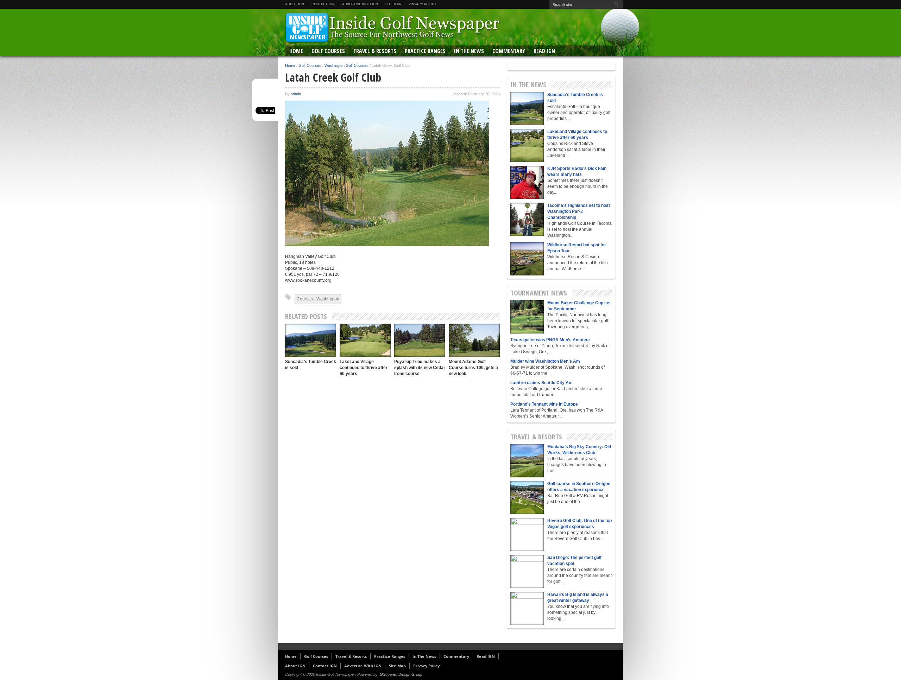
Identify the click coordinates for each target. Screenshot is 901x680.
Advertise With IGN (360, 4)
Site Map (393, 4)
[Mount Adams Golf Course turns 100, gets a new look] (474, 340)
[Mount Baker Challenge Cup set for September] (527, 316)
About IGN (294, 4)
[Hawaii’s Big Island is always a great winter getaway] (527, 608)
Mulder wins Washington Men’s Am (545, 361)
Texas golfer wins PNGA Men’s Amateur (550, 339)
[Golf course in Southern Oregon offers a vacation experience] (527, 497)
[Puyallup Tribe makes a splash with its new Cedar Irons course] (419, 340)
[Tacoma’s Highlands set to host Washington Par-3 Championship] (527, 219)
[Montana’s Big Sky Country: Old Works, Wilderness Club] (527, 460)
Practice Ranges (425, 51)
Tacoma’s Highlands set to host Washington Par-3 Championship (578, 211)
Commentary (508, 51)
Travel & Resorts (374, 51)
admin (296, 94)
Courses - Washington (318, 299)
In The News (469, 51)
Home (296, 51)
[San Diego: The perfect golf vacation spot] (527, 571)
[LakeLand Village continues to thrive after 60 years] (365, 340)
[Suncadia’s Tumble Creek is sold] (310, 340)
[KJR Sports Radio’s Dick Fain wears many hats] (527, 182)
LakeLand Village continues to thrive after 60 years (364, 367)
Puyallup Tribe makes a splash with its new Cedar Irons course (419, 367)
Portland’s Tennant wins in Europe (544, 404)
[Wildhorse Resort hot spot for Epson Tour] (527, 258)
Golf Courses (328, 51)
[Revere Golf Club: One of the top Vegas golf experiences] (527, 534)
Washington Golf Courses (346, 65)
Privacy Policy (422, 4)
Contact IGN (323, 4)
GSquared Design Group (401, 674)
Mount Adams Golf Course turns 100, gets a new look (473, 367)
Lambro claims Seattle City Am (541, 382)
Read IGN (544, 51)
